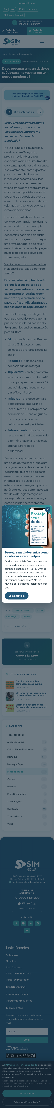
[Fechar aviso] (47, 509)
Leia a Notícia (17, 595)
